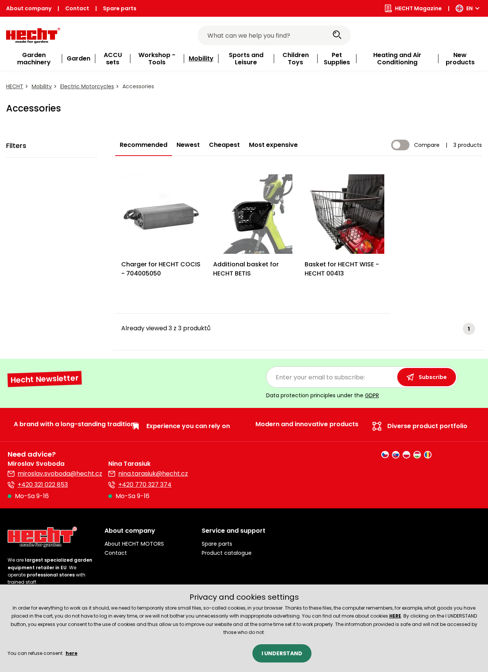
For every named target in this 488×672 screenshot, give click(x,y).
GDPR (372, 395)
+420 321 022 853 (43, 484)
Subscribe (433, 377)
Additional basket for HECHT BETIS (246, 269)
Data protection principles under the (322, 395)
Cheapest (224, 144)
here (71, 653)
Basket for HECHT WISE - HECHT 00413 (342, 269)
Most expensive (273, 144)
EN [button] (469, 8)
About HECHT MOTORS (134, 544)
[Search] (337, 35)
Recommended (143, 144)
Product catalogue (227, 553)
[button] (146, 531)
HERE (395, 616)
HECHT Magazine (418, 8)
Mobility (42, 86)
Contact (77, 8)
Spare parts (119, 8)
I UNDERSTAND (282, 653)
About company (28, 8)
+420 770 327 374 (145, 484)
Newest (188, 144)
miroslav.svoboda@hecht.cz (60, 473)
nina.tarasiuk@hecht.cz (153, 473)
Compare (427, 145)
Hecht (14, 86)
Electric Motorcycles (87, 86)
